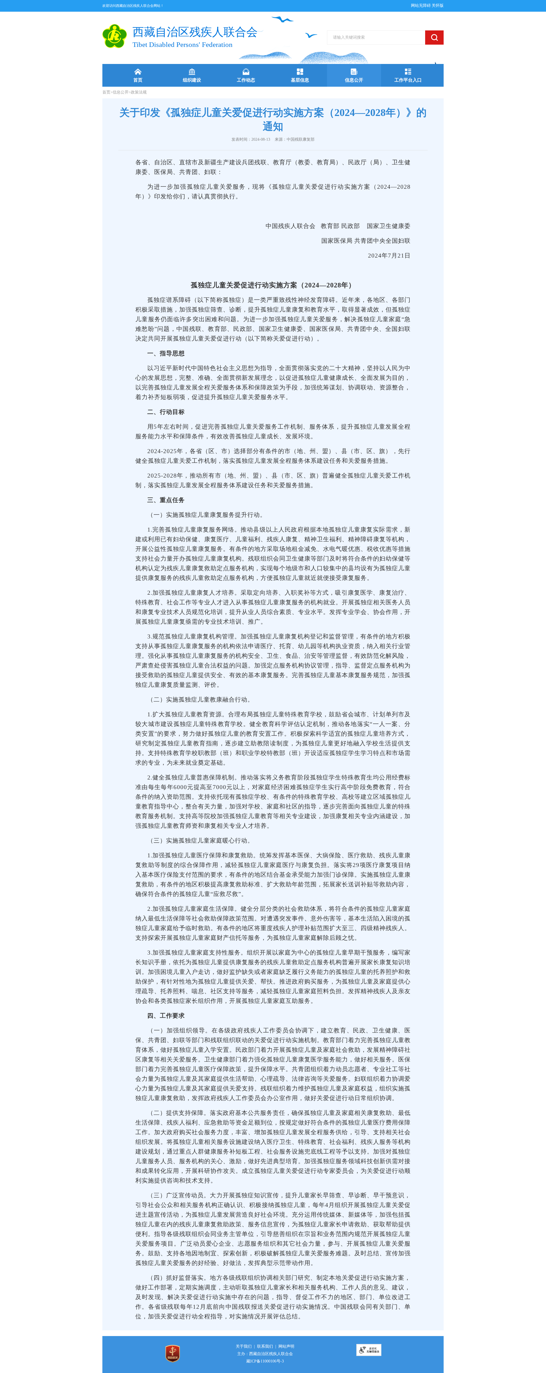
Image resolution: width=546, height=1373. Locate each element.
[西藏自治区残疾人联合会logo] (114, 36)
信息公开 (121, 92)
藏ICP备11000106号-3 (265, 1361)
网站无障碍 (421, 5)
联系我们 (265, 1346)
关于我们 (244, 1346)
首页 (106, 92)
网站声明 (286, 1346)
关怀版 (438, 5)
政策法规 (139, 92)
